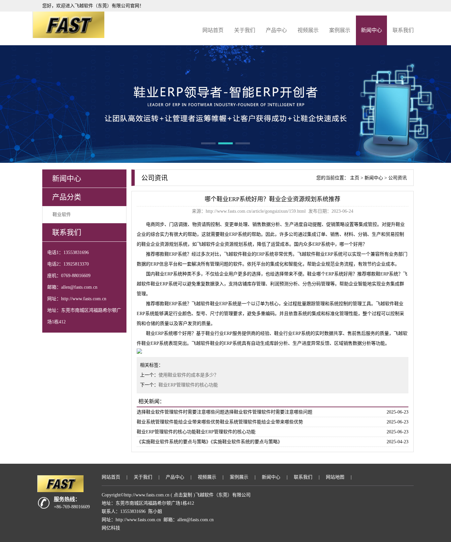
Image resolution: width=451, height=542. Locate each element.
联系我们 (403, 30)
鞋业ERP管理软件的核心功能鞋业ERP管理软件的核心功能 (196, 431)
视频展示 (308, 30)
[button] (208, 143)
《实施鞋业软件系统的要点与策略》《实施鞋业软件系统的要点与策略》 (209, 441)
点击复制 (183, 494)
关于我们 (244, 30)
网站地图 (335, 477)
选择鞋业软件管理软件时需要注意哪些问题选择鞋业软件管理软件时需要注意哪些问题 (224, 412)
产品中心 (276, 30)
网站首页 (213, 30)
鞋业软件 (61, 214)
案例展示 (339, 30)
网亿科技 (111, 527)
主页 (354, 177)
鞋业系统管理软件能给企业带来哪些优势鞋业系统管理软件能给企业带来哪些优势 (220, 421)
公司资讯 (397, 177)
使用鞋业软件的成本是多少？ (188, 375)
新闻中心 (371, 30)
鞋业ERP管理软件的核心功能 (188, 384)
